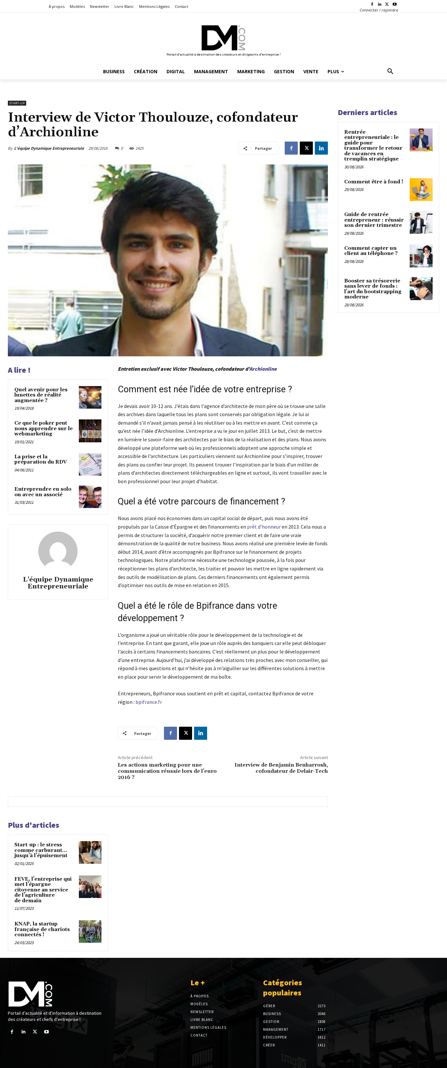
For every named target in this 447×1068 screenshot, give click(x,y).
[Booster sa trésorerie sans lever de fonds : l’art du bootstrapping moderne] (421, 288)
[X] (387, 4)
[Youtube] (394, 4)
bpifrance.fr (149, 702)
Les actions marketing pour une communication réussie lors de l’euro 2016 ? (167, 771)
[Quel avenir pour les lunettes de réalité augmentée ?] (90, 397)
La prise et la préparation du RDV (40, 460)
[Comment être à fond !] (421, 189)
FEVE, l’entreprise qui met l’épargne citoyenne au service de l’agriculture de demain (43, 890)
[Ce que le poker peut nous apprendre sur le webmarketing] (90, 430)
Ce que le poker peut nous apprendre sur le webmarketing (43, 428)
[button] (390, 71)
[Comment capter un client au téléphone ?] (421, 256)
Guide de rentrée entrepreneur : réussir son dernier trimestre (374, 220)
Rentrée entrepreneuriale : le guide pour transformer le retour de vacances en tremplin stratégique (373, 145)
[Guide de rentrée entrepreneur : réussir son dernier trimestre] (421, 222)
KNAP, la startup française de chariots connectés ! (42, 929)
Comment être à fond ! (373, 182)
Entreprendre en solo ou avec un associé (42, 492)
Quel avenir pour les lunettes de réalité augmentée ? (40, 395)
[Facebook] (372, 4)
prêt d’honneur (264, 526)
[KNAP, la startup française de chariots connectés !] (90, 931)
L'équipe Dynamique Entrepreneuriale (49, 148)
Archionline (263, 368)
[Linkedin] (380, 4)
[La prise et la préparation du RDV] (90, 464)
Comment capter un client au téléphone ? (371, 251)
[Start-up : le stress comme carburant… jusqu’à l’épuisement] (90, 852)
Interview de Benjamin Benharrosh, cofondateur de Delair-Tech (281, 768)
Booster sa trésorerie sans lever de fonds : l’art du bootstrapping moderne (373, 289)
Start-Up (17, 103)
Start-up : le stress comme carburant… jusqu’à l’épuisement (40, 850)
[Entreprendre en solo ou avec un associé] (90, 496)
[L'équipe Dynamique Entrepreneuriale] (58, 551)
